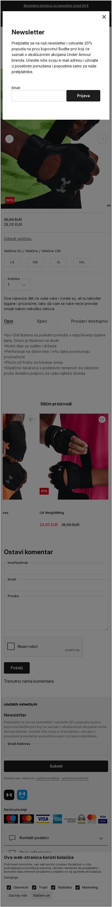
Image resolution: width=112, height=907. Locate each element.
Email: (16, 88)
